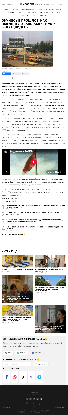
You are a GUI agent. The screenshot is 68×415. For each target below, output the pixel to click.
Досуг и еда (24, 15)
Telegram (23, 353)
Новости (4, 4)
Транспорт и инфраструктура (27, 12)
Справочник (14, 4)
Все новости (43, 15)
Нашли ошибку (5, 198)
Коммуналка (44, 12)
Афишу (47, 4)
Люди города (56, 12)
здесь (39, 185)
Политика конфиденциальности (34, 394)
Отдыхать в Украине (11, 9)
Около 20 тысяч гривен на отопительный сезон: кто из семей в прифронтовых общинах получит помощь (16, 319)
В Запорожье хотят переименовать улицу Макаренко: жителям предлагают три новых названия (36, 206)
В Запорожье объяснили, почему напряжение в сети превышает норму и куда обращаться (49, 269)
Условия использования (33, 387)
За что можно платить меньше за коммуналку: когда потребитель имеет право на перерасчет (16, 298)
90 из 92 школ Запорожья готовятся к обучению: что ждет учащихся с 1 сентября (34, 227)
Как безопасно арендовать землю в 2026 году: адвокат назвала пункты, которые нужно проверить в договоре (34, 220)
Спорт (34, 15)
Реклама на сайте (34, 392)
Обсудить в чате (14, 198)
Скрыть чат (34, 239)
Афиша (9, 4)
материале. (22, 195)
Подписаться (42, 364)
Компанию (53, 4)
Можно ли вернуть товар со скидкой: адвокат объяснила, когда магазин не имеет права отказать (48, 328)
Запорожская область (28, 9)
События (11, 12)
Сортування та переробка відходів (50, 9)
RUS (61, 4)
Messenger (38, 353)
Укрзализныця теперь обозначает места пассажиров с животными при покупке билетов (34, 213)
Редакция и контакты (34, 390)
